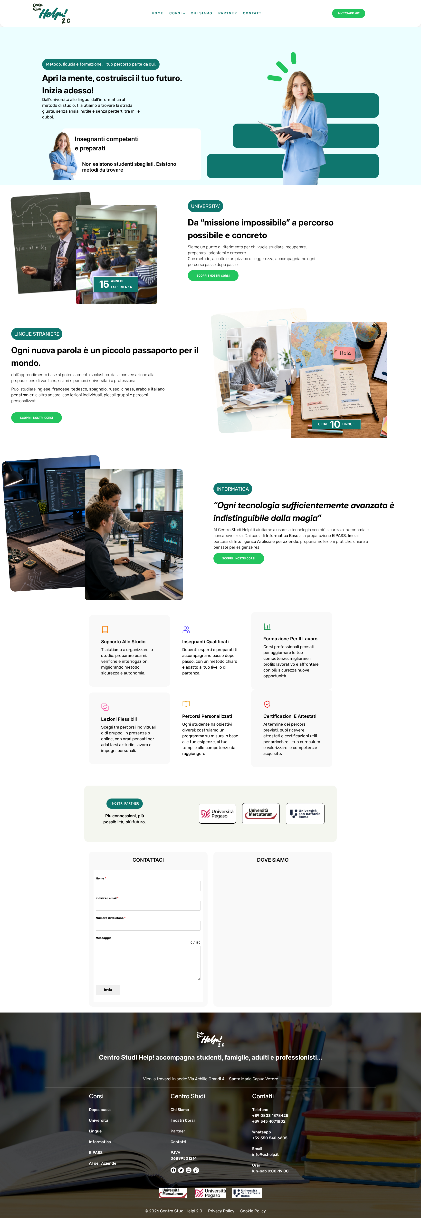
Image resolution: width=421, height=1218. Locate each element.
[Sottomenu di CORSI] (184, 13)
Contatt (178, 1142)
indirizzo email (107, 898)
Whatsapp (261, 1132)
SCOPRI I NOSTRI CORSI (213, 275)
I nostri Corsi (183, 1120)
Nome (101, 878)
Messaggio (103, 938)
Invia (108, 990)
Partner (178, 1131)
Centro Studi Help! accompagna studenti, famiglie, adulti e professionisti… (210, 1057)
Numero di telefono (110, 918)
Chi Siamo (180, 1109)
